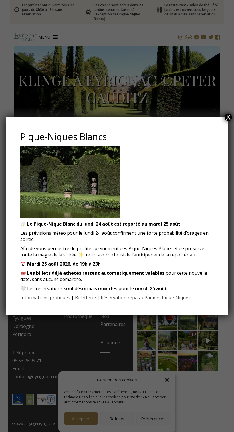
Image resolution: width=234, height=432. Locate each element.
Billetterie (85, 297)
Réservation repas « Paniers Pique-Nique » (146, 297)
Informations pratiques (45, 297)
